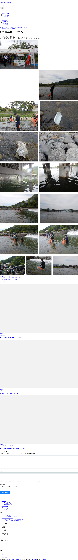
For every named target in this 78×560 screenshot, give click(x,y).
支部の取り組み (5, 13)
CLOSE (1, 8)
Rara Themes (34, 559)
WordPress (44, 559)
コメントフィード (5, 555)
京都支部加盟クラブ (8, 504)
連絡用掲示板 (5, 16)
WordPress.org (4, 557)
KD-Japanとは (7, 502)
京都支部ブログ (5, 15)
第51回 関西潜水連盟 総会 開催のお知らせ (11, 520)
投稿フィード (4, 554)
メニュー (2, 7)
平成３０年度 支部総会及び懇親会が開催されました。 (13, 519)
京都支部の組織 (7, 503)
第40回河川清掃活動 (6, 515)
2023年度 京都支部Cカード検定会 (9, 516)
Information (4, 11)
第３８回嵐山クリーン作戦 (7, 518)
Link (3, 14)
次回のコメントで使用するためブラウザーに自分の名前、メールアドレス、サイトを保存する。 (22, 482)
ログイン (3, 553)
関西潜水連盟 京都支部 (5, 2)
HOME (3, 10)
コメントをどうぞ (6, 276)
